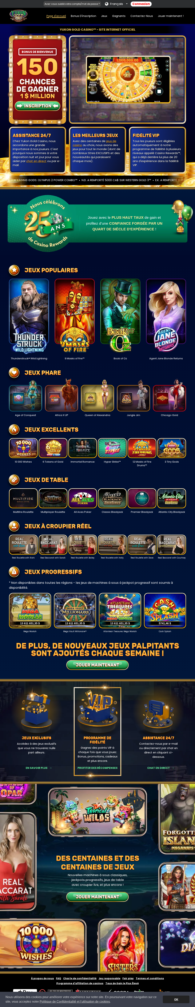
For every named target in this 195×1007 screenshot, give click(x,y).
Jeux (104, 16)
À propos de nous (42, 978)
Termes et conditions (150, 978)
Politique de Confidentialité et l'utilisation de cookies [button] (75, 1001)
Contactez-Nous (141, 16)
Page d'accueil (56, 16)
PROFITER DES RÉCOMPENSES (97, 768)
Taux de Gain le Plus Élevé (122, 983)
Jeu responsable (109, 978)
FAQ (58, 978)
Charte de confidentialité (80, 978)
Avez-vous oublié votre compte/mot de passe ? (72, 4)
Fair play (128, 978)
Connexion (141, 4)
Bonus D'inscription (83, 16)
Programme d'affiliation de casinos (79, 983)
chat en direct (36, 161)
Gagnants (118, 16)
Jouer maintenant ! (171, 16)
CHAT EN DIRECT (158, 768)
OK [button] (176, 999)
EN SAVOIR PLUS (36, 768)
